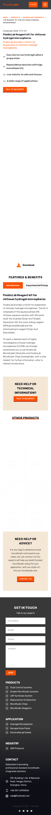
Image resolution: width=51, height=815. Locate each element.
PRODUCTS (13, 682)
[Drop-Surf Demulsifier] (37, 446)
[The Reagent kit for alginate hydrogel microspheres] (13, 493)
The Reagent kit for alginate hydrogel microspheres (12, 518)
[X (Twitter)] (23, 811)
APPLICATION (14, 719)
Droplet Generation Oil (13, 464)
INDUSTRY (12, 743)
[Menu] (45, 5)
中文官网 (33, 4)
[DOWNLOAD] (25, 265)
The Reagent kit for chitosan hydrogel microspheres (37, 518)
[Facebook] (19, 811)
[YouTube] (31, 811)
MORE (11, 474)
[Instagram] (27, 811)
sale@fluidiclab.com (20, 796)
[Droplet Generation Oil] (13, 446)
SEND (10, 673)
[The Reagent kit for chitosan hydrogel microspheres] (37, 493)
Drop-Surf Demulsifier (37, 464)
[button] (13, 285)
